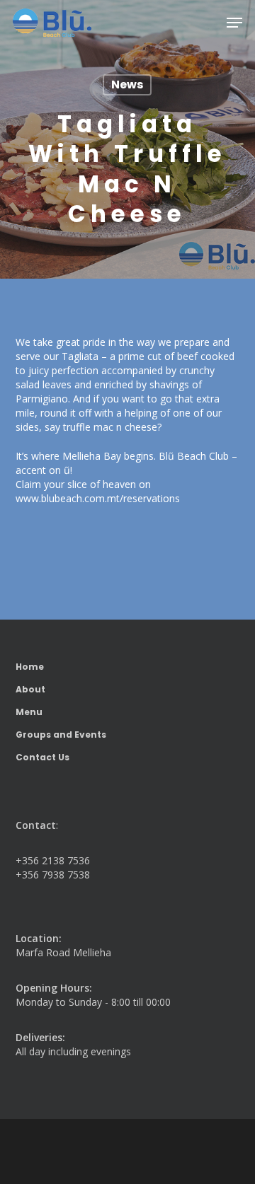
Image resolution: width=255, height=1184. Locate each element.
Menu (29, 712)
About (30, 689)
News (127, 84)
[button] (234, 23)
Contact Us (42, 757)
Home (30, 667)
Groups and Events (61, 735)
